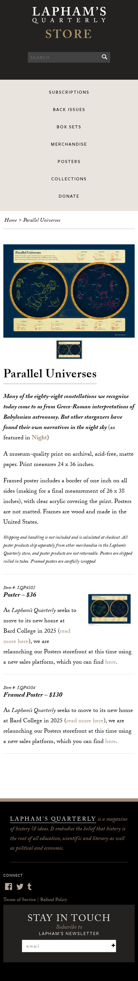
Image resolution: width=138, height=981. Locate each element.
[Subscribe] (113, 946)
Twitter (20, 886)
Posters (69, 161)
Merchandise (69, 144)
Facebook (8, 886)
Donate (69, 196)
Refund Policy (53, 900)
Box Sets (69, 126)
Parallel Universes (41, 220)
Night (39, 438)
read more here (85, 721)
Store (69, 36)
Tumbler (29, 886)
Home (10, 220)
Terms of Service (19, 900)
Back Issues (69, 109)
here (110, 663)
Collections (69, 178)
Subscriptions (69, 92)
